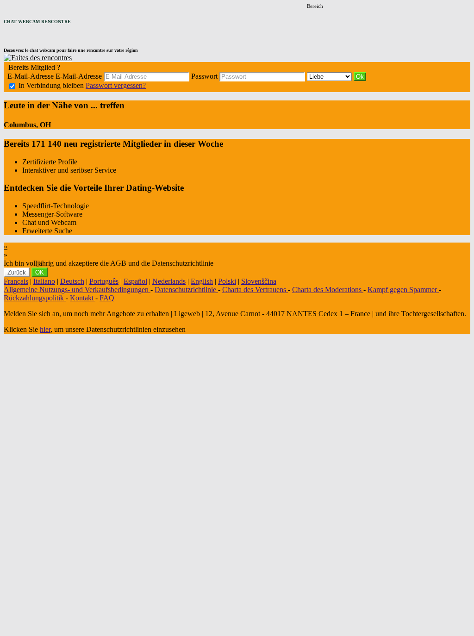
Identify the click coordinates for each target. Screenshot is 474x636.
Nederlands (169, 281)
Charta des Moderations (327, 289)
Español (135, 281)
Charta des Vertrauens (255, 289)
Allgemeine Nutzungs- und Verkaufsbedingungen (77, 289)
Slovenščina (258, 281)
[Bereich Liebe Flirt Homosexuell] (330, 76)
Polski (227, 281)
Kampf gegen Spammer (403, 289)
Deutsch (72, 281)
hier (45, 329)
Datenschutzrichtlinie (186, 289)
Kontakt (82, 298)
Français (16, 281)
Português (103, 281)
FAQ (107, 298)
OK (39, 272)
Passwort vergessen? (116, 85)
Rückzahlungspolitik (35, 298)
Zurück (16, 272)
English (202, 281)
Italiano (44, 281)
